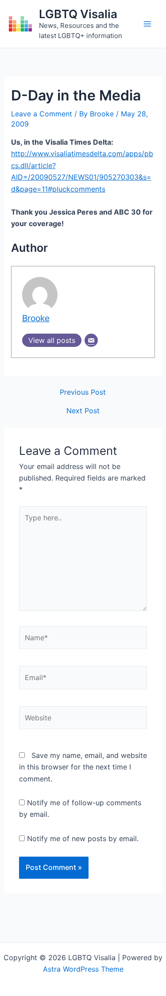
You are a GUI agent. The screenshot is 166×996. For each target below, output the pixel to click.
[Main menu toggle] (147, 24)
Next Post (83, 410)
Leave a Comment (41, 113)
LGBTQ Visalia (78, 14)
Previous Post (83, 392)
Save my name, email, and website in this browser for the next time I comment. (83, 767)
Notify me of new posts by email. (83, 838)
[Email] (91, 340)
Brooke (36, 318)
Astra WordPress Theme (83, 969)
